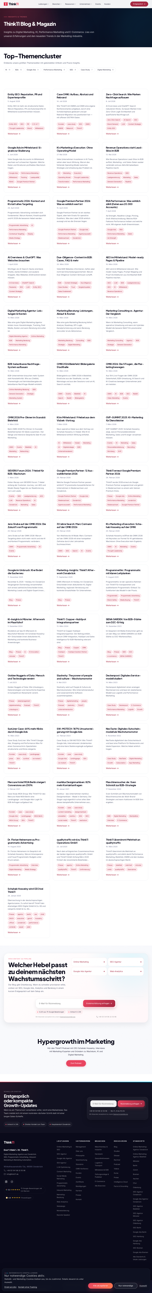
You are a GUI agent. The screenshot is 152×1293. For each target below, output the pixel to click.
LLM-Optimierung (63, 1167)
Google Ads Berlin (139, 1232)
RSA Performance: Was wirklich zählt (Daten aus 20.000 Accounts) (123, 204)
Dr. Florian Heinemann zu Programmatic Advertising (24, 841)
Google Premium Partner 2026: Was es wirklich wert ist (74, 202)
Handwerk (99, 1154)
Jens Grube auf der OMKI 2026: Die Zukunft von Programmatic (27, 525)
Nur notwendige (126, 1285)
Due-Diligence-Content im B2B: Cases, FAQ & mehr (74, 259)
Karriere (79, 1191)
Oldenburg (137, 1187)
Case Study (111, 705)
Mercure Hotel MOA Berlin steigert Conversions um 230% (26, 784)
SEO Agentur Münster (138, 1214)
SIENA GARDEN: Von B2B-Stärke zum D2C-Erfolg (123, 621)
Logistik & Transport (98, 1164)
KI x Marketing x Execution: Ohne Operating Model (75, 149)
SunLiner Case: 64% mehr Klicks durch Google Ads (25, 730)
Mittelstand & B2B (102, 1170)
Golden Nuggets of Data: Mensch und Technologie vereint (26, 677)
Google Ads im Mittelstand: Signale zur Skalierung (25, 149)
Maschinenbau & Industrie (101, 1148)
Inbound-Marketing (64, 1190)
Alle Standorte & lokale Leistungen (139, 1258)
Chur (135, 1183)
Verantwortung (81, 1160)
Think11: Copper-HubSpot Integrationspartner (71, 621)
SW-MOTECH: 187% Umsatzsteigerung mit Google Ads (75, 730)
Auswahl (143, 1285)
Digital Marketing (74, 345)
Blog (115, 1147)
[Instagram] (12, 1181)
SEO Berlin (137, 1228)
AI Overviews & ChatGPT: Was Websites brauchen (24, 259)
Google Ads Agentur (64, 1158)
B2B (127, 173)
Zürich (135, 1170)
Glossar (117, 1155)
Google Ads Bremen (140, 1252)
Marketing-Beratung (61, 1196)
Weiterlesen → (14, 134)
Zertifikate (80, 1182)
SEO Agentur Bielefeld (138, 1207)
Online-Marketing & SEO (64, 1148)
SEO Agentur (62, 1154)
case (69, 754)
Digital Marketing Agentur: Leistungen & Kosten (25, 312)
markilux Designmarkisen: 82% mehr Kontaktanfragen (74, 784)
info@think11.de (12, 1174)
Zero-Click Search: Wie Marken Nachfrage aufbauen (123, 96)
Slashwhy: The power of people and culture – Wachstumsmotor (74, 677)
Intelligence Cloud (121, 1182)
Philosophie (80, 1155)
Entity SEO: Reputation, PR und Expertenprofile (25, 96)
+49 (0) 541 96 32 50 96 (107, 1017)
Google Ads (13, 173)
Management (81, 1147)
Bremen (136, 1174)
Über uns (79, 1151)
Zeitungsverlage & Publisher (102, 1175)
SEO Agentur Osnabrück (138, 1193)
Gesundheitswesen (102, 1158)
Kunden (107, 4)
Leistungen (42, 4)
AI (59, 447)
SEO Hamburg (138, 1236)
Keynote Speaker (63, 1215)
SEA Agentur (61, 1163)
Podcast (117, 1164)
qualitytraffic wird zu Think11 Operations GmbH (72, 841)
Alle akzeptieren (100, 1285)
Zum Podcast (76, 1063)
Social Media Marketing (61, 1177)
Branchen (56, 4)
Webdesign (61, 1206)
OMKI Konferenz (82, 1169)
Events (98, 4)
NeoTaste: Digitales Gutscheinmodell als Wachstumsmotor (123, 730)
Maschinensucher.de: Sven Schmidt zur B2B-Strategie (121, 784)
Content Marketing (64, 1171)
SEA (18, 758)
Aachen (136, 1179)
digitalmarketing (15, 705)
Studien (117, 1151)
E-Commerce (100, 1181)
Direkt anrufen (10, 1287)
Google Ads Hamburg (137, 1242)
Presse (78, 1195)
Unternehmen (85, 4)
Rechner (117, 1160)
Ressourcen (69, 4)
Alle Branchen (100, 1186)
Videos (116, 1169)
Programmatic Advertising (62, 1184)
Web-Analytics (62, 1202)
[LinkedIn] (6, 1181)
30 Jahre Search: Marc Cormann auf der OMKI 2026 (74, 525)
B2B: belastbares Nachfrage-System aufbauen (24, 365)
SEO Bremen (138, 1248)
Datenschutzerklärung (67, 1017)
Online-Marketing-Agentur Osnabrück (140, 1148)
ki (25, 652)
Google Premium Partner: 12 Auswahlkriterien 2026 (75, 472)
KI (59, 173)
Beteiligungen (81, 1186)
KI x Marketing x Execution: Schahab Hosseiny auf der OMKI (124, 525)
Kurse (116, 1173)
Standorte (79, 1164)
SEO (22, 124)
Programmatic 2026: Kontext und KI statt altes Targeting (26, 202)
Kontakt (79, 1199)
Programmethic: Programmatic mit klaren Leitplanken (123, 572)
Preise (116, 1177)
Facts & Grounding (121, 1186)
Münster (136, 1161)
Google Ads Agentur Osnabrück (140, 1200)
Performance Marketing (29, 173)
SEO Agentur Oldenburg (138, 1221)
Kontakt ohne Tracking (27, 1287)
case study (71, 124)
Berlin (135, 1165)
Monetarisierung (63, 1211)
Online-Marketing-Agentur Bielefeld (140, 1155)
